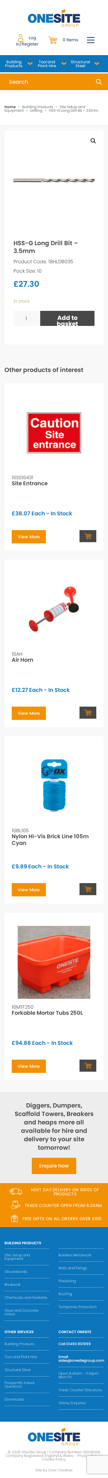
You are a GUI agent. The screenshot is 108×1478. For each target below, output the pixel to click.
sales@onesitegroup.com (81, 1360)
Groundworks (15, 1271)
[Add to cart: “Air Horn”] (88, 713)
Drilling (36, 110)
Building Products (13, 64)
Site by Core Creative (54, 1470)
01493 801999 (78, 1343)
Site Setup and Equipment (17, 1256)
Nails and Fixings (72, 1267)
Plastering (67, 1280)
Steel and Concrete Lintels (21, 1312)
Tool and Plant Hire (47, 64)
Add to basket (67, 320)
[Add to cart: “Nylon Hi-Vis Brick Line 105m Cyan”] (88, 889)
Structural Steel (80, 64)
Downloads (14, 1399)
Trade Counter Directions (80, 1389)
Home (10, 106)
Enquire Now (54, 1165)
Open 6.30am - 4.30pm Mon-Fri (78, 1375)
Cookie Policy (54, 1459)
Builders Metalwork (74, 1255)
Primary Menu (90, 40)
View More (29, 537)
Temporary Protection (77, 1306)
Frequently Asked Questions (19, 1384)
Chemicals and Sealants (25, 1297)
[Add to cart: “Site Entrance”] (88, 536)
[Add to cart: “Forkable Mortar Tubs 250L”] (88, 1066)
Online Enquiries (72, 1402)
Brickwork (12, 1284)
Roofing (65, 1293)
